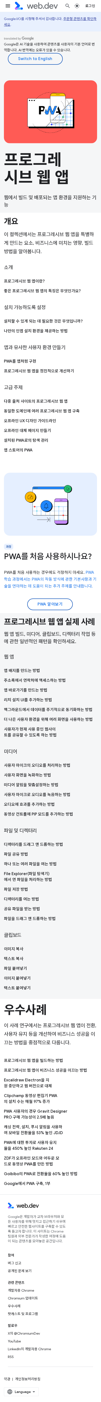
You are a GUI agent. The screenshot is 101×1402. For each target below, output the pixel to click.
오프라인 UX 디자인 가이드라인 (30, 421)
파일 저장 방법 (16, 889)
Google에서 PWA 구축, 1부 (27, 1183)
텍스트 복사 (13, 958)
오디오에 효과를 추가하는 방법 (29, 804)
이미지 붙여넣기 (17, 978)
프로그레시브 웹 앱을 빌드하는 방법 (33, 1060)
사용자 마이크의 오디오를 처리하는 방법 (37, 765)
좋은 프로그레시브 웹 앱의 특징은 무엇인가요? (42, 291)
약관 (7, 1379)
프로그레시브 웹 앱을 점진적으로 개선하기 (39, 371)
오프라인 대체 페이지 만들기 (27, 430)
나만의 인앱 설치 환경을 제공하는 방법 (36, 331)
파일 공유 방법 (16, 854)
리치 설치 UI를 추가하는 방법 (28, 700)
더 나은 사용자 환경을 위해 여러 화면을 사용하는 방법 (48, 719)
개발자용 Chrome (21, 1290)
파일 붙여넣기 (15, 968)
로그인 (90, 6)
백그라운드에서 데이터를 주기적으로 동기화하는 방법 (48, 709)
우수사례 (14, 1306)
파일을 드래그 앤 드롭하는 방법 (30, 918)
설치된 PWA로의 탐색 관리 (26, 440)
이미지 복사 (13, 949)
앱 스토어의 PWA (18, 450)
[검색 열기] (68, 6)
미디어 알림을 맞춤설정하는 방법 (31, 785)
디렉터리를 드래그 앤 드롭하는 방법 (33, 844)
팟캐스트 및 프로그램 (23, 1314)
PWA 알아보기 (50, 604)
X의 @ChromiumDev (24, 1333)
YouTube (14, 1341)
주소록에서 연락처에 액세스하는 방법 (35, 680)
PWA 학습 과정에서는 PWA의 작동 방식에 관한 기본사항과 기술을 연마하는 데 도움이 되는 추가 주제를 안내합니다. (50, 579)
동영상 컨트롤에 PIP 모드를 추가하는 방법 (38, 814)
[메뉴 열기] (8, 6)
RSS (11, 1357)
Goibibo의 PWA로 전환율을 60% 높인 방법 (40, 1174)
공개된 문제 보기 (20, 1271)
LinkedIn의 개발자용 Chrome (29, 1349)
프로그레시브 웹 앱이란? (24, 281)
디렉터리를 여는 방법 (21, 899)
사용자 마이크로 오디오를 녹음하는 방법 (37, 794)
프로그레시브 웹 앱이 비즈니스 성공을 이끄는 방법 (45, 1070)
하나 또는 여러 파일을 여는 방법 (30, 864)
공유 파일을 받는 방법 (22, 909)
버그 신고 (14, 1263)
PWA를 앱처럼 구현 (20, 361)
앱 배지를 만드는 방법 (22, 670)
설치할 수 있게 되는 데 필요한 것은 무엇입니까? (43, 321)
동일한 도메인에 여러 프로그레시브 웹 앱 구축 (42, 411)
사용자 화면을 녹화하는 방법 (27, 775)
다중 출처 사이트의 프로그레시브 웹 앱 (36, 401)
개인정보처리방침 (27, 1379)
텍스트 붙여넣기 (17, 988)
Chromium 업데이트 (23, 1298)
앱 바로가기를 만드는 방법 (25, 690)
